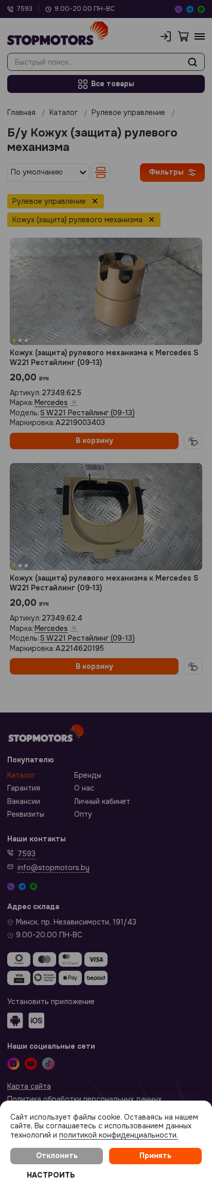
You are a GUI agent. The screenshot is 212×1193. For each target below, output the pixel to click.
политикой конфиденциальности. (118, 1135)
